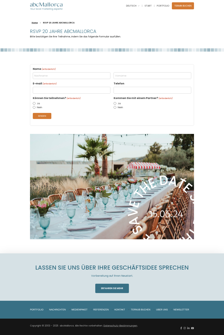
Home (35, 22)
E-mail (45, 83)
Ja (38, 103)
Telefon (119, 83)
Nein (39, 107)
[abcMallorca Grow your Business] (46, 6)
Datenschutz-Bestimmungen (120, 325)
